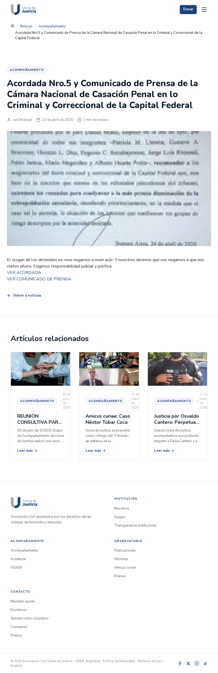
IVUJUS (16, 567)
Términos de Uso (150, 661)
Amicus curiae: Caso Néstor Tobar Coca (108, 419)
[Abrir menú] (204, 9)
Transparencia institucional (135, 525)
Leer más (25, 450)
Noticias (26, 26)
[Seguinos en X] (188, 663)
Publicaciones (125, 550)
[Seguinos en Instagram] (197, 663)
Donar (188, 9)
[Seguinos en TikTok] (205, 663)
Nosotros (121, 508)
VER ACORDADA (24, 273)
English (16, 665)
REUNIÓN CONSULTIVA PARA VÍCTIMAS (39, 422)
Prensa (119, 576)
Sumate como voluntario (30, 618)
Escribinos (19, 610)
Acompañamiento (52, 26)
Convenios (19, 627)
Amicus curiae (125, 567)
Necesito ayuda (23, 601)
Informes (121, 559)
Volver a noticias (27, 295)
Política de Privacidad (119, 661)
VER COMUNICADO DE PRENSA (39, 279)
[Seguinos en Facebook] (180, 663)
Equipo (119, 517)
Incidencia (18, 559)
